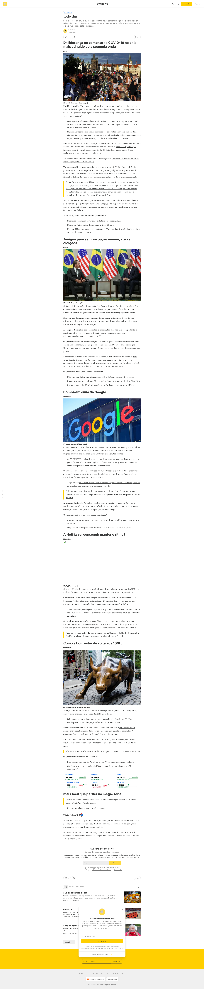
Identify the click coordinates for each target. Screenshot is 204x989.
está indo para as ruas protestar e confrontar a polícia (113, 207)
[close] (122, 909)
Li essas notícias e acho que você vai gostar (86, 808)
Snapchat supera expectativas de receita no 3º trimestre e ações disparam (99, 527)
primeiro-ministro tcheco (109, 143)
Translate (68, 12)
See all (67, 942)
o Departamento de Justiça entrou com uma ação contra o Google (100, 447)
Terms (109, 974)
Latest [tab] (71, 887)
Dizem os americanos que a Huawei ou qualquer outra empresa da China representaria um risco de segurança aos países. (101, 348)
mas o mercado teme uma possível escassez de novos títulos (98, 623)
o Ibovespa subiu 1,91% (108, 710)
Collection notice (119, 974)
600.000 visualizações (117, 121)
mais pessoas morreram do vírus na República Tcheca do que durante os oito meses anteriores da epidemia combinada (100, 175)
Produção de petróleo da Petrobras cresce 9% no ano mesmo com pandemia (100, 762)
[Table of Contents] (2, 494)
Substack (91, 984)
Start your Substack (96, 979)
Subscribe (186, 4)
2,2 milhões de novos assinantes (117, 601)
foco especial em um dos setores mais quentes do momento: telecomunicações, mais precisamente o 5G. (95, 335)
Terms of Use (112, 946)
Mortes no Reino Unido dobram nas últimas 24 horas (90, 225)
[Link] (60, 44)
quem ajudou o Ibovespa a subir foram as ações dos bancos (98, 739)
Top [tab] (66, 887)
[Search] (173, 4)
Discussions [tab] (80, 887)
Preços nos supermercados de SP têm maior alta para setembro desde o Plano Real (103, 381)
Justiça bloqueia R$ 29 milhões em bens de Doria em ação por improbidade (100, 385)
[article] (102, 898)
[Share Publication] (178, 4)
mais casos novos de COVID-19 (109, 167)
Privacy (103, 974)
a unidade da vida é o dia (75, 893)
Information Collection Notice (101, 948)
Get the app (112, 979)
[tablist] (74, 887)
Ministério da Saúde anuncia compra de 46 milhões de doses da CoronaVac (100, 377)
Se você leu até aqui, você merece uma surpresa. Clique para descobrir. (99, 825)
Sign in (197, 4)
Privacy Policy (118, 948)
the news (71, 30)
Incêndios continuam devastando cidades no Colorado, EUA (94, 220)
